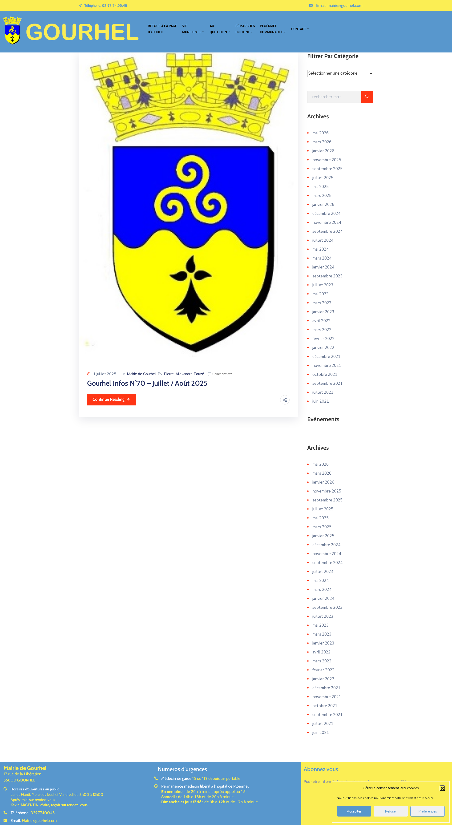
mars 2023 (321, 303)
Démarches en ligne (245, 29)
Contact (298, 29)
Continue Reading (109, 399)
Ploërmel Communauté (271, 29)
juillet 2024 (322, 240)
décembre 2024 (326, 213)
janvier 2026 (323, 151)
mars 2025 (321, 195)
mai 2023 (320, 294)
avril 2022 (321, 321)
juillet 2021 (322, 392)
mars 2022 (321, 329)
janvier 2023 (323, 312)
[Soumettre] (367, 97)
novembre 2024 (326, 222)
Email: (339, 5)
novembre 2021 (326, 365)
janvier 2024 (323, 267)
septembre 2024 (327, 231)
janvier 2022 (323, 347)
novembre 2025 (326, 160)
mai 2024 (320, 249)
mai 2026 (320, 133)
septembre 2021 (327, 383)
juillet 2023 (322, 285)
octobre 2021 (324, 374)
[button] (442, 788)
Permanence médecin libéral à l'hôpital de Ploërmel (205, 786)
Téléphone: (33, 812)
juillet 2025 (322, 177)
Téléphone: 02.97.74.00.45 (105, 6)
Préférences (427, 811)
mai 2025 (320, 186)
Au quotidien (218, 29)
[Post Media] (188, 204)
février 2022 (323, 338)
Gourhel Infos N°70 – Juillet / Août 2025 (147, 383)
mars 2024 (321, 258)
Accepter (354, 811)
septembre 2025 (327, 169)
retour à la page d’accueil (162, 29)
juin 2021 (320, 401)
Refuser (391, 811)
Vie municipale (191, 29)
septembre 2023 (327, 276)
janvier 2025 (323, 204)
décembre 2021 (326, 356)
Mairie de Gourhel (141, 373)
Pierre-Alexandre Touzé (184, 373)
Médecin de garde (201, 778)
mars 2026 (321, 142)
